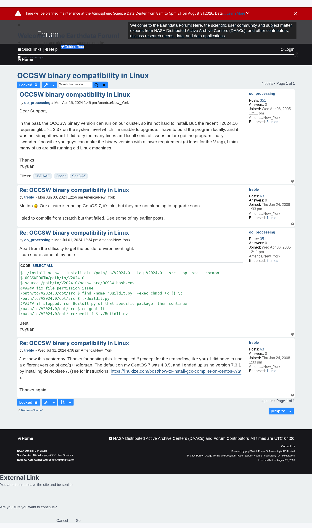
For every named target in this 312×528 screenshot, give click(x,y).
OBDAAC (42, 176)
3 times (272, 122)
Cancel (62, 521)
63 (262, 196)
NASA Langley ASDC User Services (53, 455)
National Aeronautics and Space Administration (45, 459)
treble (254, 189)
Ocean (61, 176)
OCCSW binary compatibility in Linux (83, 75)
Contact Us (288, 446)
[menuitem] (179, 438)
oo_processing (262, 94)
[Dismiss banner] (295, 13)
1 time (271, 218)
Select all (42, 266)
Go (78, 521)
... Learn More (234, 13)
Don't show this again (32, 57)
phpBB (249, 451)
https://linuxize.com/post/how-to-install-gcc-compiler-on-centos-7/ (174, 371)
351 (263, 100)
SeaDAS (79, 176)
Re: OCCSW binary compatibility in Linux (74, 190)
